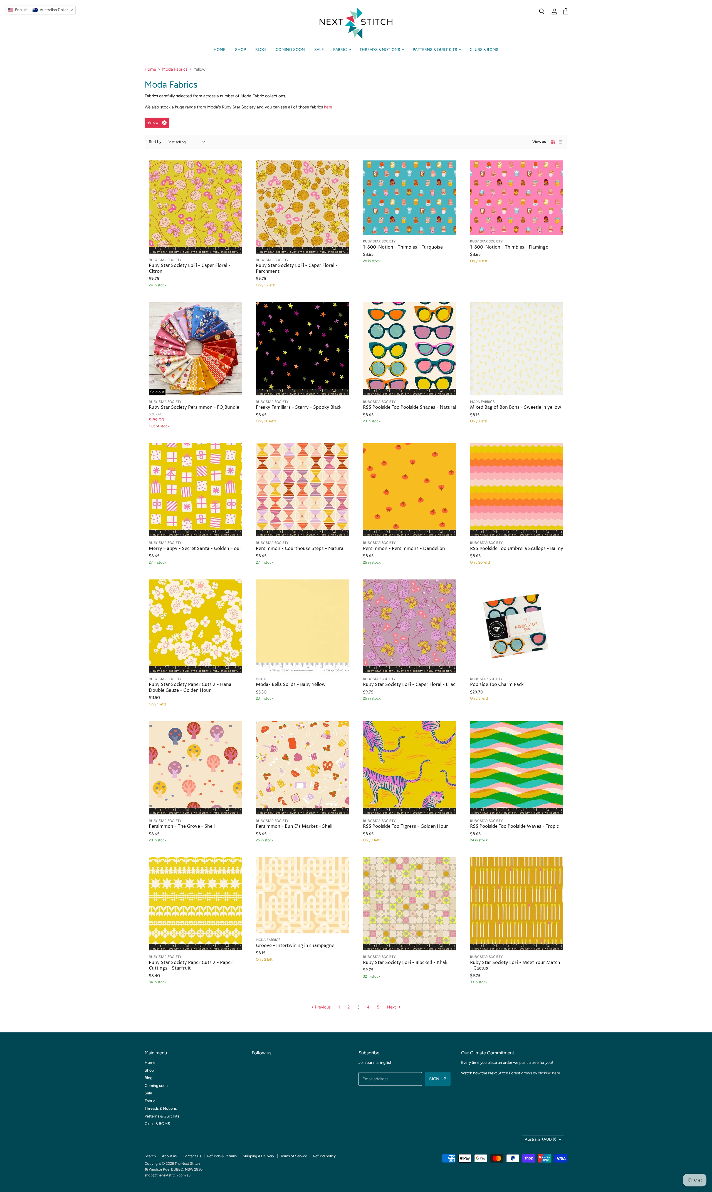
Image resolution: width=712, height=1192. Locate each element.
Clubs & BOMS (484, 49)
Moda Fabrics (174, 69)
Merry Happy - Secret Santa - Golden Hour (195, 549)
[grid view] (553, 142)
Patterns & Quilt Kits (435, 49)
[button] (41, 10)
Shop (240, 49)
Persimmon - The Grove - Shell (182, 826)
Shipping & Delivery (258, 1156)
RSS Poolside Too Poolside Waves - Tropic (514, 826)
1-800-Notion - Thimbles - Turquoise (403, 247)
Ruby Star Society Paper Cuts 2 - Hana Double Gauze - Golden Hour (190, 687)
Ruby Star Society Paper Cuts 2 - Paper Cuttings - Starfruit (191, 965)
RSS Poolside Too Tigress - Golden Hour (405, 826)
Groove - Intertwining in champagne (295, 946)
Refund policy (324, 1156)
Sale (319, 49)
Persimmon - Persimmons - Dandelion (404, 549)
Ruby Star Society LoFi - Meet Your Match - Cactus (515, 965)
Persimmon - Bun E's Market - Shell (294, 826)
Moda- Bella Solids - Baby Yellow (291, 685)
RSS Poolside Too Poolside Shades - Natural (409, 407)
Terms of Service (293, 1156)
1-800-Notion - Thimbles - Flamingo (509, 247)
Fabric (340, 49)
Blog (260, 49)
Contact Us (192, 1156)
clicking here (549, 1073)
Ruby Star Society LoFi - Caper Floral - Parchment (297, 268)
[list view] (560, 142)
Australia (540, 1139)
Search (150, 1156)
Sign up (437, 1078)
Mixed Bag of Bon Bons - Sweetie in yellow (515, 407)
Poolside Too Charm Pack (497, 685)
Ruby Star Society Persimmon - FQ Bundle (194, 407)
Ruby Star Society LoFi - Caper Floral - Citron (190, 268)
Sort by (155, 142)
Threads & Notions (380, 49)
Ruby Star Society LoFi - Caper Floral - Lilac (409, 685)
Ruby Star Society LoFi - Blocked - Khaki (406, 963)
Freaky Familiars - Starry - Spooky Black (299, 407)
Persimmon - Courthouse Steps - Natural (300, 549)
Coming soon (290, 49)
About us (169, 1156)
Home (220, 49)
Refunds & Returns (222, 1156)
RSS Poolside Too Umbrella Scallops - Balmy (516, 549)
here (328, 107)
